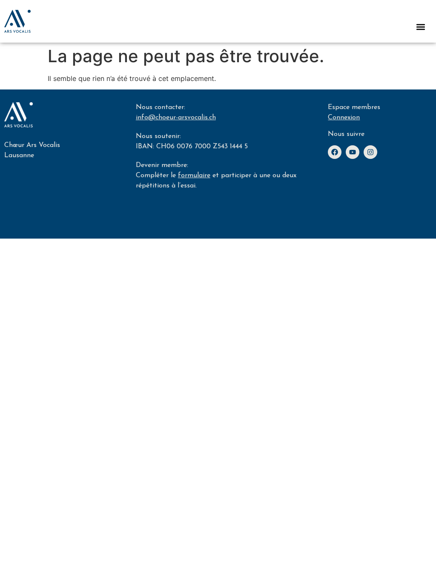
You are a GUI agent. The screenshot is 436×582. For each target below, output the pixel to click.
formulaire (194, 175)
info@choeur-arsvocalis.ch (176, 117)
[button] (420, 27)
